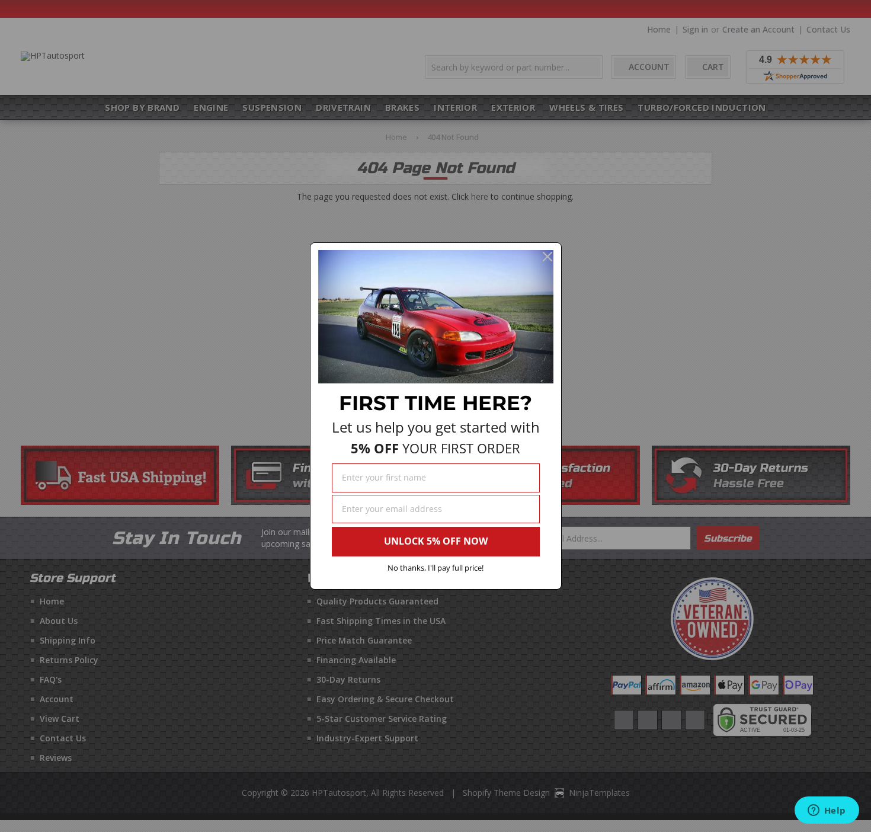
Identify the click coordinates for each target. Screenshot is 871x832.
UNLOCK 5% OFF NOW (436, 541)
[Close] (547, 256)
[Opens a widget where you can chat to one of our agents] (826, 811)
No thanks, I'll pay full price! (435, 567)
